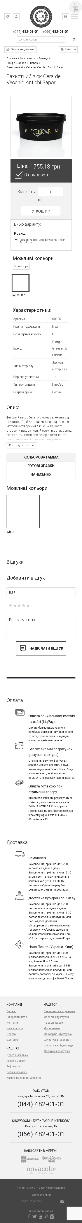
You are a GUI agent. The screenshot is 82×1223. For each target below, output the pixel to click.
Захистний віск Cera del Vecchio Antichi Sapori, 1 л (43, 241)
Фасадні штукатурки (56, 1017)
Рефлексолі (14, 1066)
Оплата (11, 1034)
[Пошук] (75, 40)
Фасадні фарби (53, 1022)
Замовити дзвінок (22, 49)
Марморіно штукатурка (58, 1034)
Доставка (13, 1039)
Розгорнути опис (19, 445)
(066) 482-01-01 (41, 1134)
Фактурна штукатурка (57, 1051)
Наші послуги (15, 1028)
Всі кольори (21, 266)
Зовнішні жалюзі (17, 1072)
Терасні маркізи (16, 1060)
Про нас (11, 1011)
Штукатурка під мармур (58, 1045)
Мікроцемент (52, 1028)
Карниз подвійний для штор (24, 1077)
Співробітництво (17, 1017)
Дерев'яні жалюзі (17, 1055)
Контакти (12, 1022)
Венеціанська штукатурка (59, 1011)
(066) (56, 31)
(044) (26, 31)
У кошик (41, 211)
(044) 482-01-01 (41, 1104)
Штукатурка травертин (57, 1039)
